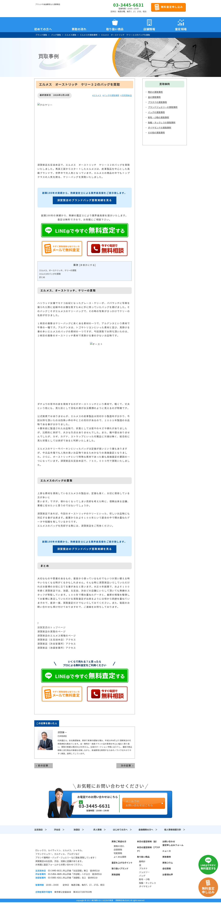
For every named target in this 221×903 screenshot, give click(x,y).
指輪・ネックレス (147, 883)
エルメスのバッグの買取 (50, 274)
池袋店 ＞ (79, 829)
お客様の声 (167, 874)
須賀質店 (50, 843)
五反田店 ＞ (40, 829)
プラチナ (143, 868)
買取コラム (167, 862)
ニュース (166, 851)
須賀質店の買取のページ (51, 631)
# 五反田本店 (126, 95)
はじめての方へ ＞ (122, 829)
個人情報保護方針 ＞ (174, 829)
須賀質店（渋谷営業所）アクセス (56, 643)
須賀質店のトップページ (51, 627)
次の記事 (126, 765)
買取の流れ (79, 28)
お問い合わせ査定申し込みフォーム (172, 843)
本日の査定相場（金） (147, 841)
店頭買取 (118, 849)
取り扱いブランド (120, 868)
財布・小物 (144, 879)
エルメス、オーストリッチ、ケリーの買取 (57, 270)
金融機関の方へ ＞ (147, 829)
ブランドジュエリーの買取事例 (162, 107)
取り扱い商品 (143, 857)
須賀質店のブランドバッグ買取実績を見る (84, 200)
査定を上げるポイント (122, 862)
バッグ (142, 875)
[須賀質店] (50, 9)
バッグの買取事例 (156, 112)
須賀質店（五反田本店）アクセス (56, 639)
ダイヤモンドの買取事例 (159, 127)
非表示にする (87, 265)
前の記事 (43, 765)
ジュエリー (144, 872)
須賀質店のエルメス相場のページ (56, 635)
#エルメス (96, 95)
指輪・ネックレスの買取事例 (161, 122)
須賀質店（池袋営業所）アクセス (56, 647)
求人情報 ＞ (99, 829)
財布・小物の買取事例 (158, 117)
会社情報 (166, 868)
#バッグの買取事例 (111, 95)
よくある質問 (120, 857)
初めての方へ (43, 28)
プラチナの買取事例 (157, 102)
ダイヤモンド (145, 886)
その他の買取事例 (156, 132)
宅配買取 (118, 853)
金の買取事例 (154, 97)
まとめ (42, 277)
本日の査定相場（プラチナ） (148, 849)
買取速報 (116, 874)
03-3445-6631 (128, 5)
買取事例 (166, 857)
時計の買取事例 (155, 92)
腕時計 (142, 861)
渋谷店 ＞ (59, 829)
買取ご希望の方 (119, 841)
